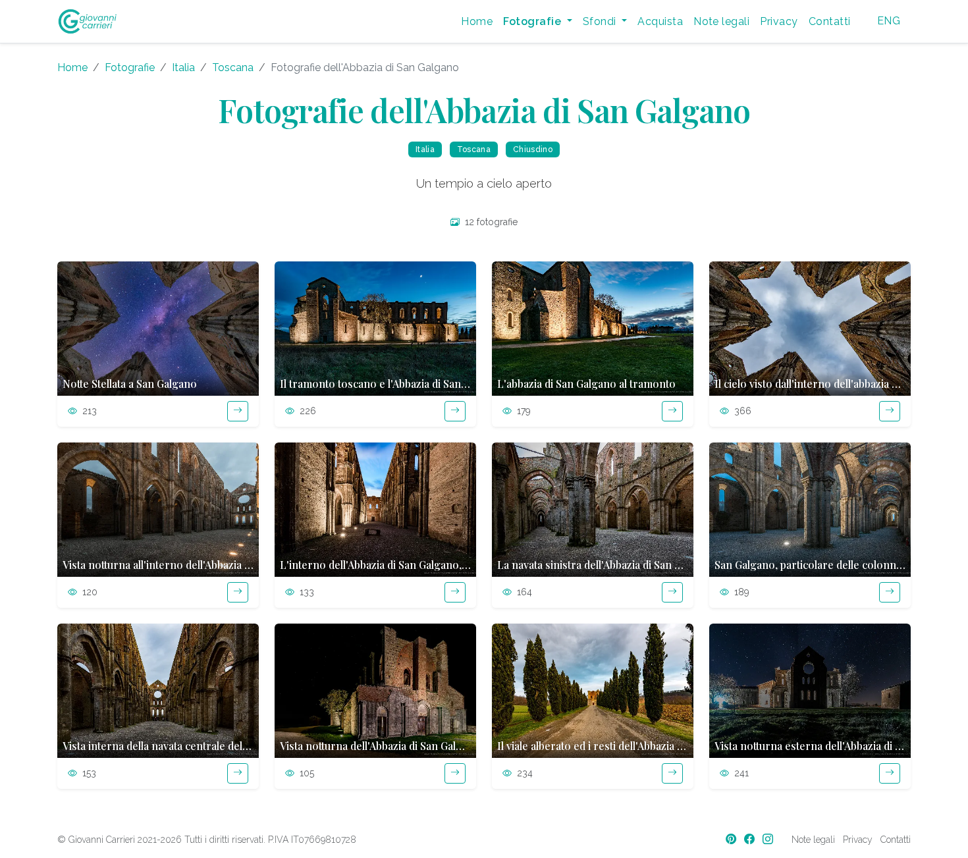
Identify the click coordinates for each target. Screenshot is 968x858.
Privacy (778, 21)
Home (477, 21)
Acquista (660, 21)
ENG (888, 20)
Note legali (721, 21)
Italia (183, 67)
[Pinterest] (732, 839)
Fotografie (130, 67)
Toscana (233, 67)
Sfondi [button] (601, 21)
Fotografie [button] (533, 21)
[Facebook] (750, 839)
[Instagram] (769, 839)
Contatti (830, 21)
